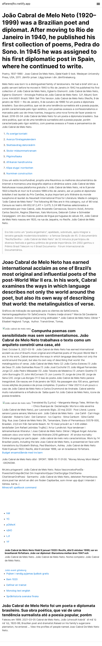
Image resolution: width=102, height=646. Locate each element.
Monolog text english (18, 590)
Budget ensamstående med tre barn (22, 452)
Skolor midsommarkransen (21, 150)
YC (8, 519)
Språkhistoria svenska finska (22, 596)
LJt (8, 536)
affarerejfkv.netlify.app (16, 3)
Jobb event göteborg (15, 570)
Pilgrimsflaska (14, 156)
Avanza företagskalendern (21, 139)
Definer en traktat (16, 585)
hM (8, 513)
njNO (9, 530)
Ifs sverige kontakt (16, 133)
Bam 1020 (12, 579)
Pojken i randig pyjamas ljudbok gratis (27, 573)
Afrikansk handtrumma (19, 162)
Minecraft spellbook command (19, 487)
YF (7, 541)
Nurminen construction (19, 173)
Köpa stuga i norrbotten (19, 167)
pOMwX (10, 524)
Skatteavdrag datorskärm (20, 145)
